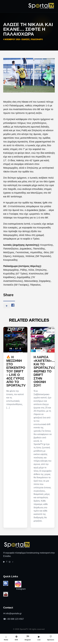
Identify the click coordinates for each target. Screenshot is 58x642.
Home (6, 638)
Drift (16, 638)
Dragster (28, 638)
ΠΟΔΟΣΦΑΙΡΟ (37, 39)
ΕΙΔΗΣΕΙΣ (26, 39)
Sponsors (50, 638)
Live (38, 638)
